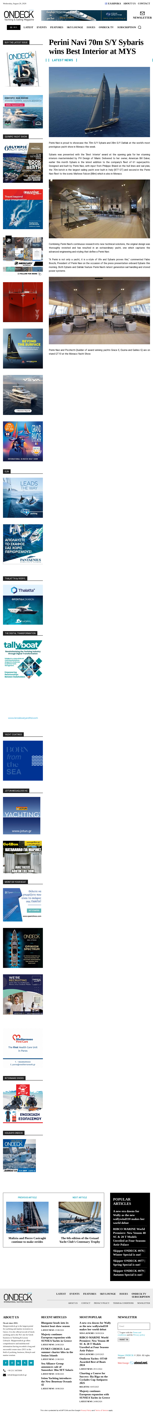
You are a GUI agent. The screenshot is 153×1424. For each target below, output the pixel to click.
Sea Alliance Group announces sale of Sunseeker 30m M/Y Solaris (57, 1366)
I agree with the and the (131, 1333)
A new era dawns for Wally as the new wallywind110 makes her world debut (95, 1326)
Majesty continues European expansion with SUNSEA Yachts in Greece (56, 1337)
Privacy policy (139, 1335)
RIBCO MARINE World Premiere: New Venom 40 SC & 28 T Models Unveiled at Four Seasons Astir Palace (129, 1236)
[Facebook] (52, 365)
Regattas (84, 1387)
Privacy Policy (86, 1410)
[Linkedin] (79, 365)
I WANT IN (123, 1339)
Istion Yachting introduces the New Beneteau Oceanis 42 (56, 1381)
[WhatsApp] (72, 365)
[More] (86, 365)
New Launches (86, 1333)
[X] (59, 365)
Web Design (123, 1363)
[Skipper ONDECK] (19, 15)
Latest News (62, 60)
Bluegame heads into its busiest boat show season (55, 1324)
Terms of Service (101, 1410)
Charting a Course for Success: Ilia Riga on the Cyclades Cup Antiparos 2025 (93, 1378)
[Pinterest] (66, 365)
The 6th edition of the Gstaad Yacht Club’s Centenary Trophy (79, 1239)
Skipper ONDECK (126, 1355)
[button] (139, 27)
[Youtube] (31, 1362)
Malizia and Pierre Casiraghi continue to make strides (27, 1239)
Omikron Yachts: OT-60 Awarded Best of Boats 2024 (93, 1362)
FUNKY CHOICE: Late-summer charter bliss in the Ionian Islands (57, 1352)
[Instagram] (12, 1362)
